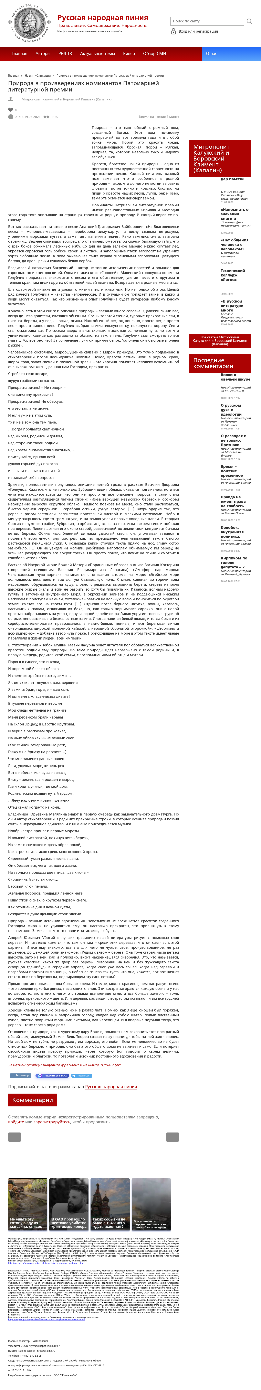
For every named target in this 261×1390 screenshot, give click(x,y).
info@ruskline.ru (45, 1350)
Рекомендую (23, 1075)
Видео (129, 53)
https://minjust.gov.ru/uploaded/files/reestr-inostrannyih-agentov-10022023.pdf (46, 1319)
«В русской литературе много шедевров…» (233, 305)
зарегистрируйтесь (52, 1122)
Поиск (249, 21)
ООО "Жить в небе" (65, 1375)
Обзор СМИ (154, 53)
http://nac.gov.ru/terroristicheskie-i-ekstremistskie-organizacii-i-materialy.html (45, 1263)
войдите (16, 1122)
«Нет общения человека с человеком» (235, 244)
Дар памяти (232, 179)
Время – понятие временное (232, 471)
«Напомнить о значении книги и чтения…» (235, 214)
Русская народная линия (111, 1086)
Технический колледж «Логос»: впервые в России (233, 275)
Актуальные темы (97, 53)
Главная (19, 53)
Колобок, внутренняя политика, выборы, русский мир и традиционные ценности (235, 532)
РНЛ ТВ (65, 53)
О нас (211, 53)
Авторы (42, 53)
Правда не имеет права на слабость (233, 501)
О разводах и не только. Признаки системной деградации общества (234, 440)
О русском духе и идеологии (231, 409)
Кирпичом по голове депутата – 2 (234, 562)
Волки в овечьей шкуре (235, 377)
